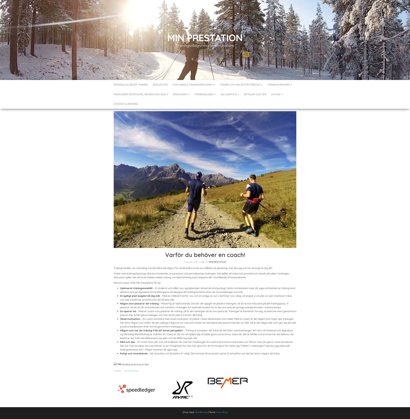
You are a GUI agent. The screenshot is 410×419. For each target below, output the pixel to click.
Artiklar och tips (255, 94)
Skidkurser (180, 94)
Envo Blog (222, 412)
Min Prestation (204, 38)
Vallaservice (229, 94)
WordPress (201, 412)
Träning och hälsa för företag (240, 84)
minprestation (217, 261)
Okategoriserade (131, 371)
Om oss (276, 94)
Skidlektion (160, 84)
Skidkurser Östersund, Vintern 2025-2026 (140, 94)
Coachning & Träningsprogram (192, 84)
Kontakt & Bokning (126, 103)
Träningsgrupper (278, 84)
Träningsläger (204, 94)
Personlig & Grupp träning (131, 84)
